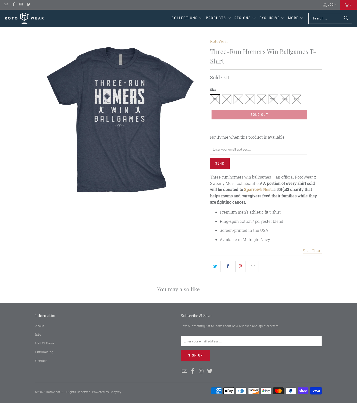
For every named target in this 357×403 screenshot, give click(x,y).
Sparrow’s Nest (258, 189)
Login (332, 4)
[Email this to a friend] (253, 266)
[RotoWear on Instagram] (21, 5)
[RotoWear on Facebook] (13, 5)
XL (262, 99)
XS (215, 99)
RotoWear (219, 41)
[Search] (346, 18)
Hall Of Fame (44, 343)
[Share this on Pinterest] (240, 266)
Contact (41, 360)
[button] (187, 18)
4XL (297, 99)
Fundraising (44, 352)
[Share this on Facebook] (228, 266)
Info (38, 334)
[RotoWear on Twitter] (28, 5)
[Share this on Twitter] (215, 266)
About (39, 326)
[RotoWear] (24, 18)
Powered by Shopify (106, 392)
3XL (285, 99)
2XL (273, 99)
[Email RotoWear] (6, 5)
